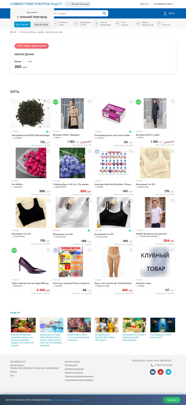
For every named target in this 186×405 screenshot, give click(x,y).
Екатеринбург (52, 368)
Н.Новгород (39, 368)
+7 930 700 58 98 (162, 365)
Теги (12, 375)
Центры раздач (17, 365)
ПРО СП (144, 4)
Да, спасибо (22, 24)
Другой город (41, 24)
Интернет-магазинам (74, 369)
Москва (13, 368)
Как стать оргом (72, 361)
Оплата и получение (74, 372)
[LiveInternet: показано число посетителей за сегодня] (16, 388)
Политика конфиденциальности (79, 376)
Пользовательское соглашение (79, 380)
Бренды (13, 371)
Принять (171, 400)
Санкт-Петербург (25, 368)
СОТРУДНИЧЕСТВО (163, 4)
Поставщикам (71, 365)
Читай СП (15, 312)
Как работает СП (17, 361)
